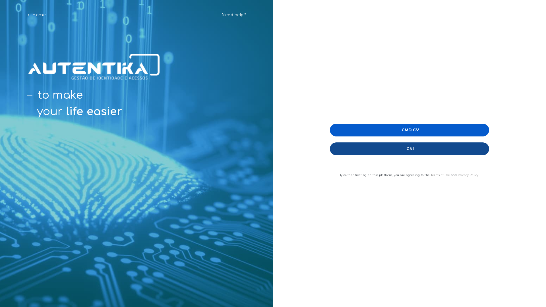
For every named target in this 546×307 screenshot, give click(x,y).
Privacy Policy (469, 175)
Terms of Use (441, 175)
